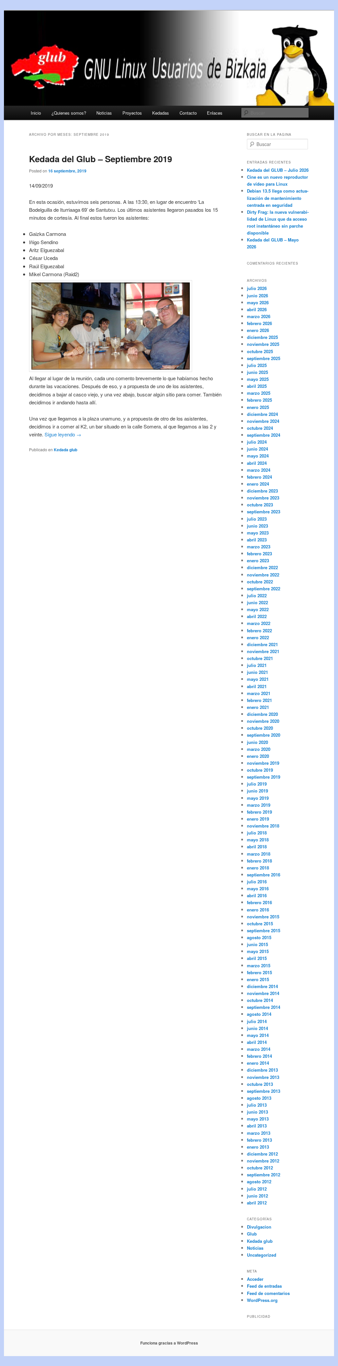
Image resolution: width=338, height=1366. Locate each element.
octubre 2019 (260, 770)
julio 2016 (257, 881)
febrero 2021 (259, 700)
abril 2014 (257, 1042)
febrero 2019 (259, 812)
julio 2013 (257, 1105)
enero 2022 (258, 637)
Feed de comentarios (268, 1293)
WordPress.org (262, 1300)
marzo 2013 (258, 1133)
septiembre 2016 (263, 874)
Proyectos (132, 113)
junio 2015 (257, 944)
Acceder (255, 1279)
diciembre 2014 (262, 986)
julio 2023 (257, 519)
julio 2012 (257, 1189)
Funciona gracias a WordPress (169, 1343)
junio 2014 (257, 1028)
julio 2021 (257, 665)
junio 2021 (257, 672)
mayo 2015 (258, 951)
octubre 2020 (260, 728)
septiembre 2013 (263, 1091)
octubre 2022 (260, 581)
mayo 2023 (258, 533)
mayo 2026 (258, 302)
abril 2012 (257, 1203)
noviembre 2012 (263, 1161)
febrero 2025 (259, 400)
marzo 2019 (258, 805)
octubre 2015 (260, 923)
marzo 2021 (258, 693)
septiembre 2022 (263, 588)
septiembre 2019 (263, 777)
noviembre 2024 (263, 421)
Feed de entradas (264, 1286)
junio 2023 (257, 526)
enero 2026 (258, 330)
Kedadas (160, 113)
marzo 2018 (258, 854)
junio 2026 (257, 295)
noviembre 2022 (263, 575)
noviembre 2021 (263, 651)
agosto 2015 (259, 937)
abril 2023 (257, 539)
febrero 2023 (259, 553)
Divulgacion (259, 1227)
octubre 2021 (260, 658)
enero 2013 (258, 1147)
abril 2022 (257, 616)
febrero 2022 (259, 630)
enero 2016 (258, 909)
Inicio (36, 113)
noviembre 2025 (263, 344)
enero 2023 (258, 560)
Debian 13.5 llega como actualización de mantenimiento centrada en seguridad (277, 198)
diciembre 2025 (262, 337)
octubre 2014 (260, 1000)
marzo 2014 (258, 1049)
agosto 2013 (259, 1098)
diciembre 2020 (262, 714)
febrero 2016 (259, 902)
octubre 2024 (260, 428)
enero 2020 (258, 756)
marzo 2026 (258, 316)
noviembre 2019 (263, 763)
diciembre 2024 (262, 414)
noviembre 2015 (263, 916)
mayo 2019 (258, 798)
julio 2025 (257, 365)
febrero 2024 (259, 477)
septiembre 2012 (263, 1174)
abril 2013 (257, 1126)
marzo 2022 (258, 623)
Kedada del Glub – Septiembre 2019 (100, 159)
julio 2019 (257, 784)
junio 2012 (257, 1196)
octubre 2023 (260, 504)
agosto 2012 (259, 1181)
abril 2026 (257, 309)
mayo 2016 (258, 888)
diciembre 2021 (262, 644)
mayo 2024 (258, 456)
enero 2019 (258, 819)
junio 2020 (257, 742)
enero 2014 (258, 1063)
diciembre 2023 (262, 491)
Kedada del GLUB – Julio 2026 (278, 170)
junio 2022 (257, 602)
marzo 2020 (258, 749)
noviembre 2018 (263, 826)
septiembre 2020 (263, 735)
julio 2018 (257, 833)
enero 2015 (258, 979)
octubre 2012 (260, 1167)
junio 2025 (257, 372)
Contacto (188, 113)
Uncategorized (261, 1255)
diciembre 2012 (262, 1154)
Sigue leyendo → (62, 434)
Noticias (104, 113)
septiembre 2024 (263, 435)
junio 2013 (257, 1112)
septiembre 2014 (263, 1007)
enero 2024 (258, 484)
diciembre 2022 (262, 567)
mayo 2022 (258, 609)
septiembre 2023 (263, 511)
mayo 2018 (258, 839)
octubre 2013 (260, 1084)
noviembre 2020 (263, 721)
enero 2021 (258, 707)
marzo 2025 (258, 393)
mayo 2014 (258, 1035)
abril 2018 (257, 846)
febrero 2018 (259, 861)
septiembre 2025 (263, 358)
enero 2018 (258, 868)
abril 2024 (257, 463)
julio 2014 (257, 1021)
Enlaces (214, 113)
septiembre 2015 (263, 930)
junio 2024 (257, 449)
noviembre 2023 (263, 498)
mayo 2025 (258, 379)
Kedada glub (65, 450)
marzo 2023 (258, 546)
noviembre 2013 (263, 1077)
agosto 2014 (259, 1014)
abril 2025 (257, 386)
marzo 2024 (258, 470)
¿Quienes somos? (68, 113)
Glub (252, 1234)
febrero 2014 (259, 1056)
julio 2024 (257, 442)
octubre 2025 (260, 351)
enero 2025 (258, 407)
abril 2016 (257, 895)
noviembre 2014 (263, 993)
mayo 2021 (258, 679)
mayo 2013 (258, 1119)
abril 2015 (257, 958)
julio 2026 (257, 288)
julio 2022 (257, 595)
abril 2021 (257, 686)
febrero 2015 (259, 972)
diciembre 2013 (262, 1070)
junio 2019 (257, 791)
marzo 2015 (258, 965)
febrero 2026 (259, 323)
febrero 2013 (259, 1140)
